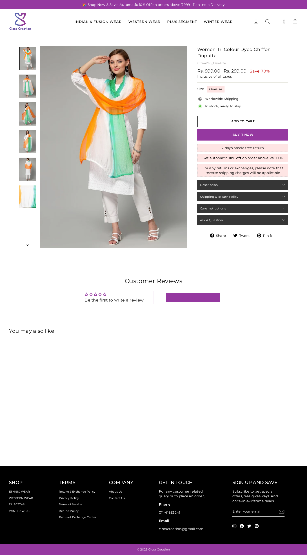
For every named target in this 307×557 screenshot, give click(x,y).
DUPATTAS (16, 504)
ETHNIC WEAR (19, 491)
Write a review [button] (193, 297)
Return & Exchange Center (77, 517)
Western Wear (144, 22)
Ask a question (211, 220)
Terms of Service (70, 504)
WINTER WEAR (20, 511)
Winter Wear (218, 22)
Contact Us (117, 498)
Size (200, 89)
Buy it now (242, 135)
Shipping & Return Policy (219, 196)
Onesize (215, 89)
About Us (115, 491)
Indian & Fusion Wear (98, 22)
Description (209, 185)
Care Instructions (213, 208)
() (284, 21)
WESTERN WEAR (21, 498)
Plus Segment (182, 22)
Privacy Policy (69, 498)
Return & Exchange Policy (77, 491)
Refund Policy (69, 511)
